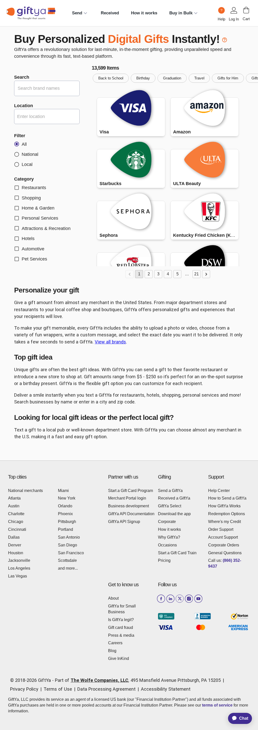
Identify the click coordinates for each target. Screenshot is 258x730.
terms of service (217, 705)
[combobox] (47, 116)
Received (110, 13)
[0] (246, 10)
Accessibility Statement (165, 689)
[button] (111, 78)
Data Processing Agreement (106, 689)
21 (196, 274)
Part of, (138, 680)
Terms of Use (58, 689)
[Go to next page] (206, 274)
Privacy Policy (24, 689)
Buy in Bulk (180, 13)
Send (77, 13)
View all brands (110, 341)
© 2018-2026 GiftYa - (32, 680)
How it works (144, 13)
